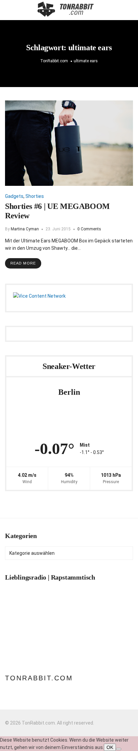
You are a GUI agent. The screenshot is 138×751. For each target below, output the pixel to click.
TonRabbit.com (39, 678)
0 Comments (89, 229)
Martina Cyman (25, 229)
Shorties (34, 196)
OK (110, 747)
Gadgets (14, 196)
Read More (23, 263)
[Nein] (118, 749)
